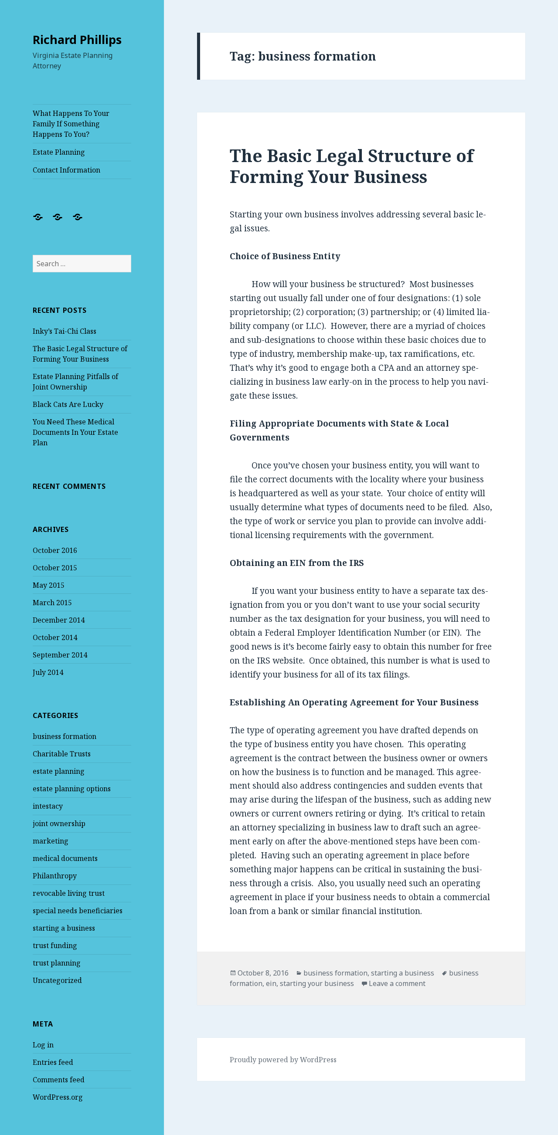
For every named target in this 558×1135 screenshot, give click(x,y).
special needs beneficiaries (77, 910)
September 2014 (60, 655)
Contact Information (66, 170)
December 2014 (59, 620)
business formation (64, 736)
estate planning (59, 771)
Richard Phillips (77, 39)
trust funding (55, 945)
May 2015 (49, 585)
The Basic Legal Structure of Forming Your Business (351, 166)
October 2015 (55, 568)
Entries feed (53, 1062)
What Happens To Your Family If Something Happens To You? (71, 123)
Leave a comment (397, 983)
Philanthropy (55, 876)
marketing (50, 841)
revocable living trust (69, 893)
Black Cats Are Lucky (68, 404)
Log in (43, 1045)
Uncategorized (57, 980)
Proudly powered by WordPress (283, 1059)
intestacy (48, 806)
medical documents (65, 858)
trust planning (57, 963)
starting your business (317, 983)
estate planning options (72, 788)
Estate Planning (59, 152)
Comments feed (59, 1079)
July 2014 (48, 672)
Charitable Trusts (62, 754)
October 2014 (55, 637)
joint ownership (59, 823)
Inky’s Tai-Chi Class (64, 331)
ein (271, 983)
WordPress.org (58, 1097)
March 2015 (52, 602)
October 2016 (55, 550)
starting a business (64, 928)
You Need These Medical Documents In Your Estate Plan (75, 432)
